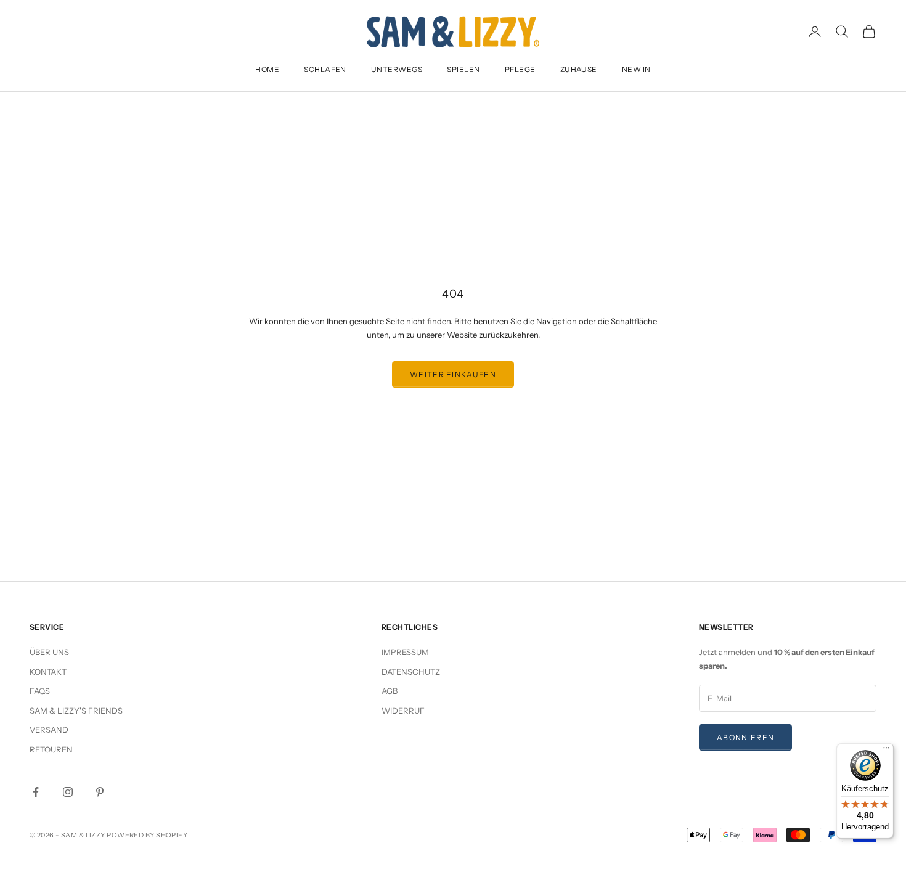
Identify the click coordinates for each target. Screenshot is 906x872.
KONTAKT (48, 672)
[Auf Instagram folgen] (68, 792)
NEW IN (636, 69)
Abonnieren (745, 737)
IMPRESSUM (405, 652)
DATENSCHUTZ (411, 672)
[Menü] (886, 750)
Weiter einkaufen (453, 374)
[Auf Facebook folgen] (36, 792)
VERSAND (49, 730)
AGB (390, 691)
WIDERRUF (403, 710)
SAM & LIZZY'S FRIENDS (76, 710)
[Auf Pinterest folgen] (100, 792)
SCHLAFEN (325, 69)
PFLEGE (520, 69)
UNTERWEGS (396, 69)
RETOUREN (51, 749)
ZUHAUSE (578, 69)
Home (267, 69)
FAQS (40, 691)
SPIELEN (463, 69)
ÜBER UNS (49, 652)
